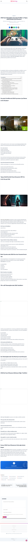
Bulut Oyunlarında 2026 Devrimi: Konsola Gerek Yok (10, 83)
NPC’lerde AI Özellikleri (6, 81)
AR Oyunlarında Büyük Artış (7, 86)
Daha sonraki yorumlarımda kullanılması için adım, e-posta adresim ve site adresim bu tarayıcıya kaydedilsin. (13, 514)
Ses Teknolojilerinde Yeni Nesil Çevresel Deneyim (9, 87)
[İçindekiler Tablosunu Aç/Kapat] (20, 77)
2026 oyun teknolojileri (5, 476)
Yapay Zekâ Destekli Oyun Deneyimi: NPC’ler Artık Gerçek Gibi (11, 80)
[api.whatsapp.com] (14, 27)
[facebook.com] (9, 27)
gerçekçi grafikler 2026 (21, 476)
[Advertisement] (14, 9)
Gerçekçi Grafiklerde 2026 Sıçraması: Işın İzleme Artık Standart (11, 78)
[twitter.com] (12, 27)
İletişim (14, 531)
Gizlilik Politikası (14, 529)
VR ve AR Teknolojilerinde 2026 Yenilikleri (8, 85)
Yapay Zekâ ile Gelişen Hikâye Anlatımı (8, 82)
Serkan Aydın (15, 24)
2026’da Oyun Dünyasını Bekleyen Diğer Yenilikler (10, 88)
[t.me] (16, 27)
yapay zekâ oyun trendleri (11, 479)
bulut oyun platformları (13, 476)
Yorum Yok (19, 24)
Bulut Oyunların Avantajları (7, 84)
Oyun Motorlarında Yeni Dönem (7, 79)
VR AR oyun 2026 (4, 479)
